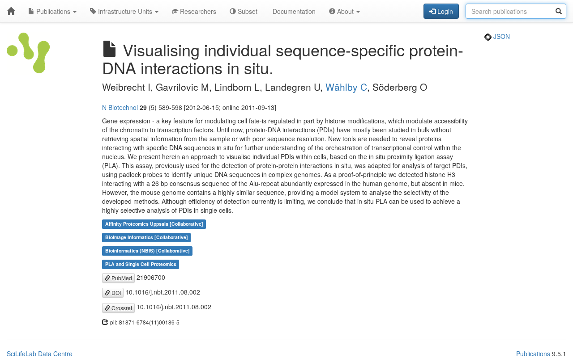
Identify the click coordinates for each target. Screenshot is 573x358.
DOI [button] (115, 292)
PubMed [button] (121, 278)
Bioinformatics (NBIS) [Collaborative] (147, 251)
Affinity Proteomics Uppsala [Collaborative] (154, 224)
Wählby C (346, 86)
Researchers (197, 11)
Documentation (293, 11)
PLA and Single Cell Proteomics (140, 264)
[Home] (10, 11)
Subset (246, 11)
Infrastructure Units (125, 11)
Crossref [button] (121, 308)
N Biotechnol (120, 107)
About (345, 11)
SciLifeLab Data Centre (40, 353)
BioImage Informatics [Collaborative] (146, 237)
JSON (501, 36)
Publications (53, 11)
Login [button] (444, 11)
